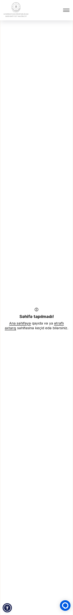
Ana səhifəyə (20, 323)
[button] (7, 607)
